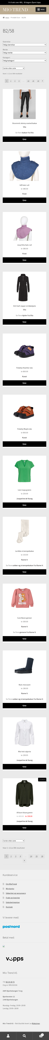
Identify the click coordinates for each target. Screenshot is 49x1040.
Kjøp (24, 139)
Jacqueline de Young (24, 498)
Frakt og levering (13, 898)
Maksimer (36, 1023)
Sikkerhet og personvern (16, 893)
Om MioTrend (11, 884)
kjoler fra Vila (27, 315)
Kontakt (9, 907)
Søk (24, 1036)
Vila (24, 127)
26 (38, 81)
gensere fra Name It (28, 632)
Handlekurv (38, 1034)
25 (33, 81)
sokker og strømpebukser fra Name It (27, 565)
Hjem (7, 17)
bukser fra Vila (28, 132)
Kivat (24, 194)
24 (28, 81)
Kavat (24, 376)
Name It (24, 560)
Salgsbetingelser (13, 902)
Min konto (10, 888)
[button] (43, 9)
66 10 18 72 (10, 982)
